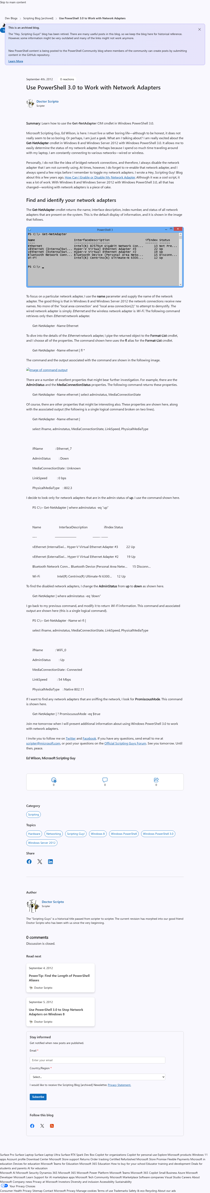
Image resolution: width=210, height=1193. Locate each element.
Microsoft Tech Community (92, 1177)
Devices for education (26, 1164)
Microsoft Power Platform (93, 1173)
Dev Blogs (11, 18)
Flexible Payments (178, 1159)
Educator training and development (168, 1164)
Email (34, 1050)
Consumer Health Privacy (16, 1191)
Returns (85, 1159)
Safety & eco (137, 1191)
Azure (181, 1173)
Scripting (33, 814)
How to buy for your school (128, 1164)
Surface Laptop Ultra (47, 1155)
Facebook (89, 738)
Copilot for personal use (142, 1155)
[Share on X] (40, 862)
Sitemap (37, 1191)
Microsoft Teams (120, 1173)
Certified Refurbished (123, 1159)
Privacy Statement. (119, 1085)
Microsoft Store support (64, 1159)
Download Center (37, 1159)
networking (53, 834)
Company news (22, 1182)
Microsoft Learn (23, 1177)
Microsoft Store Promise (151, 1159)
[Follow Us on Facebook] (32, 1127)
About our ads (167, 1191)
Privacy (71, 1191)
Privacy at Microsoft (45, 1182)
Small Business (168, 1173)
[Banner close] (199, 29)
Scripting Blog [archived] (38, 18)
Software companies (151, 1177)
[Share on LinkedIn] (50, 862)
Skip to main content (13, 2)
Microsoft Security (27, 1173)
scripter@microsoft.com (43, 743)
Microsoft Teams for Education (60, 1164)
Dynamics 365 (48, 1173)
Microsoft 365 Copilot (144, 1173)
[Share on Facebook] (29, 862)
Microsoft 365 (67, 1173)
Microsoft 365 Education (94, 1164)
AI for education (37, 1168)
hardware (34, 834)
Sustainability (123, 1182)
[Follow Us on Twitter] (42, 1127)
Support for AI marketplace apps (54, 1177)
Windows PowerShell (124, 834)
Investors (64, 1182)
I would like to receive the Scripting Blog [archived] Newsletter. (80, 1085)
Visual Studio (173, 1177)
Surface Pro (7, 1155)
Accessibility (107, 1182)
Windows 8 (98, 834)
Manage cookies (86, 1191)
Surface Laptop (24, 1155)
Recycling (151, 1191)
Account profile (16, 1159)
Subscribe (38, 1097)
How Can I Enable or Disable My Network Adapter (100, 177)
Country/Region (41, 1068)
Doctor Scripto (48, 101)
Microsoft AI (7, 1173)
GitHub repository (38, 55)
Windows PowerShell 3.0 (158, 834)
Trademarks (121, 1191)
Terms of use (105, 1191)
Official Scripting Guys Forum (125, 743)
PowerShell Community (82, 51)
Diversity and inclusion (85, 1182)
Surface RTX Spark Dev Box (77, 1155)
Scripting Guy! (76, 834)
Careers (186, 1177)
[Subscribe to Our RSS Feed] (51, 1127)
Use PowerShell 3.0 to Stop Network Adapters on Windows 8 (56, 1011)
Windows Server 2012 (42, 843)
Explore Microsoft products (174, 1155)
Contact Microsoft (54, 1191)
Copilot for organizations (110, 1155)
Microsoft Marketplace (124, 1177)
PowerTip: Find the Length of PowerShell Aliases (59, 977)
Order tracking (99, 1159)
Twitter (71, 738)
